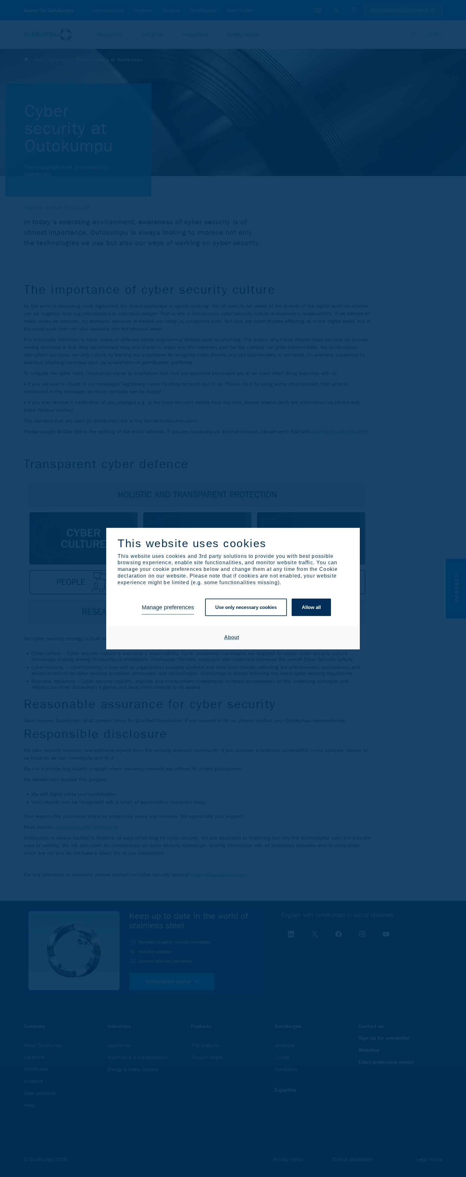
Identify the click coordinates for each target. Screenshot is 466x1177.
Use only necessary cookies (246, 607)
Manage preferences (168, 607)
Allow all (311, 607)
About (231, 637)
